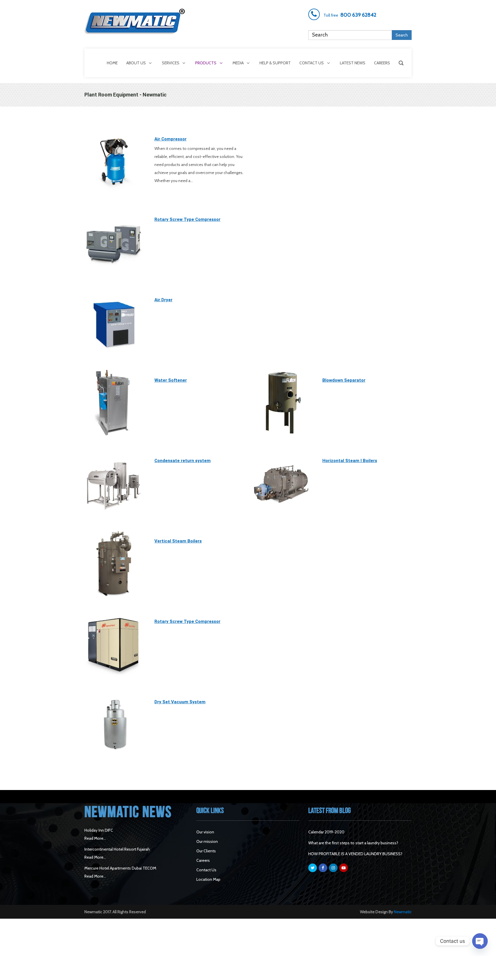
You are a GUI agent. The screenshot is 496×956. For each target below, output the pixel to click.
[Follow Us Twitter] (312, 868)
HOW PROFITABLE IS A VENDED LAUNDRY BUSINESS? (355, 853)
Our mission (207, 841)
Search (402, 35)
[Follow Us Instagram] (333, 868)
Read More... (95, 838)
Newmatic (403, 911)
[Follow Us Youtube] (343, 868)
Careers (203, 860)
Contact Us (206, 869)
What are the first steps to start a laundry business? (353, 842)
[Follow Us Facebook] (323, 868)
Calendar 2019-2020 (326, 832)
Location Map (208, 879)
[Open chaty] (480, 941)
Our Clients (206, 850)
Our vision (205, 832)
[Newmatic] (136, 21)
